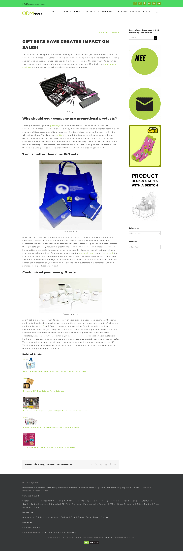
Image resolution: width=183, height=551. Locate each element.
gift (43, 326)
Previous (105, 32)
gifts (59, 135)
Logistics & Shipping (50, 504)
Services (26, 496)
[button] (156, 11)
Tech (88, 517)
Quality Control (30, 504)
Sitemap (109, 537)
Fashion (65, 517)
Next (114, 32)
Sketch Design (29, 501)
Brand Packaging (126, 504)
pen (92, 253)
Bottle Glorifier (144, 504)
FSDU (112, 504)
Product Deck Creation (50, 501)
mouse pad (107, 253)
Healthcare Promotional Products (39, 487)
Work (37, 496)
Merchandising (69, 532)
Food (73, 517)
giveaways (55, 125)
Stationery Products (110, 487)
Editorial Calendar (31, 527)
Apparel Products (130, 487)
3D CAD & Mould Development (79, 501)
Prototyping (102, 501)
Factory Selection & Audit (123, 501)
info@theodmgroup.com (33, 4)
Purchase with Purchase (95, 504)
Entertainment (51, 517)
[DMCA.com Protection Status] (91, 542)
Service (105, 517)
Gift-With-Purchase (71, 504)
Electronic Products (67, 487)
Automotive (28, 517)
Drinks (39, 517)
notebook (84, 253)
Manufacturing (145, 501)
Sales (45, 532)
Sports (81, 517)
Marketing (54, 532)
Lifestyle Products (88, 487)
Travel (96, 517)
